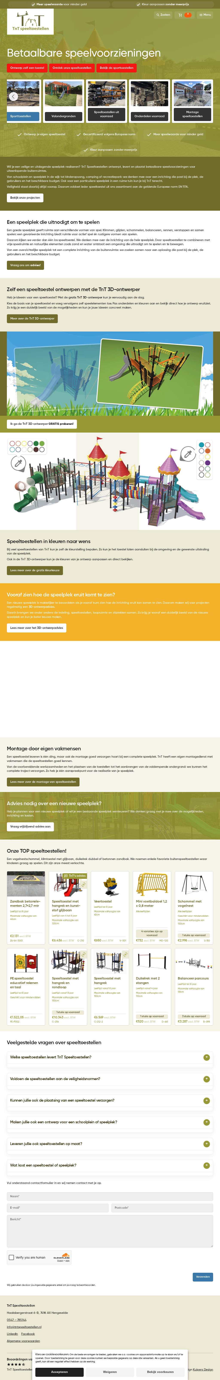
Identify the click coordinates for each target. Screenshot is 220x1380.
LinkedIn (12, 1333)
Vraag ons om (25, 265)
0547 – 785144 (16, 1320)
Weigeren (110, 1372)
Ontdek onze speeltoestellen (72, 67)
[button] (75, 876)
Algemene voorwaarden (23, 1341)
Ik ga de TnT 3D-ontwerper (41, 423)
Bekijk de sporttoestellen (116, 67)
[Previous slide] (13, 96)
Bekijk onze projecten (25, 197)
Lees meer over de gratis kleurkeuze (35, 570)
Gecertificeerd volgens (165, 4)
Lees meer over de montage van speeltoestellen (43, 781)
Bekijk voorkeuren (160, 1372)
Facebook (28, 1333)
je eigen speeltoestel (61, 4)
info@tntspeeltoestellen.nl (24, 1327)
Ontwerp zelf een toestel (27, 67)
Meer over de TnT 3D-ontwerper (32, 318)
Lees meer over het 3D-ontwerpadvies (36, 627)
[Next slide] (206, 96)
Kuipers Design (203, 1369)
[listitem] (41, 135)
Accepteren (59, 1372)
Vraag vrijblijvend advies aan (30, 826)
